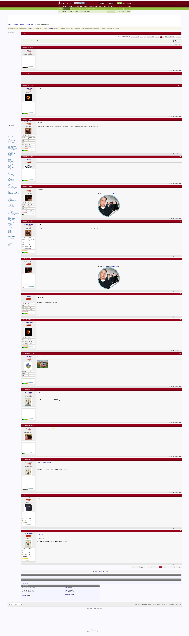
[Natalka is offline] (28, 366)
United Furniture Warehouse (11, 239)
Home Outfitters (11, 171)
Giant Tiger (10, 162)
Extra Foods (10, 152)
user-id (29, 50)
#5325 (180, 530)
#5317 (180, 258)
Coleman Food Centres (12, 148)
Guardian (9, 165)
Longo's (9, 184)
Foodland (9, 159)
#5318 (180, 293)
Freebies (86, 6)
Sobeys (9, 223)
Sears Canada (11, 220)
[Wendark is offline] (28, 437)
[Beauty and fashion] (121, 6)
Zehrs (9, 244)
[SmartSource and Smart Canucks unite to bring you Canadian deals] (13, 128)
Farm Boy (10, 155)
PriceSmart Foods (11, 207)
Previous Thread (98, 571)
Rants (105, 6)
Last (179, 567)
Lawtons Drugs (11, 179)
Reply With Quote (178, 70)
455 (173, 36)
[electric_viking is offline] (28, 131)
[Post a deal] (129, 6)
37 (28, 62)
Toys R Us (10, 235)
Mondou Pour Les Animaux (13, 193)
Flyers (81, 6)
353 (156, 36)
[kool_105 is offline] (28, 198)
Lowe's (9, 185)
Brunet (9, 143)
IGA (8, 173)
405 (171, 36)
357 (166, 36)
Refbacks (24, 597)
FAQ (60, 11)
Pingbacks (24, 595)
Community (70, 11)
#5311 (180, 47)
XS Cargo (10, 243)
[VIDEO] (67, 591)
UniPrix (9, 237)
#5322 (180, 425)
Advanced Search (125, 11)
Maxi (9, 190)
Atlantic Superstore (12, 140)
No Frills (9, 198)
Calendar (64, 11)
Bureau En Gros (11, 145)
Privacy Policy (176, 604)
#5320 (180, 353)
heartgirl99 (28, 88)
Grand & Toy (10, 164)
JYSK (9, 178)
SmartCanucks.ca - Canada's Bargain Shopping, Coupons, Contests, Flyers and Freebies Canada (157, 604)
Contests (91, 6)
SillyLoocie (28, 392)
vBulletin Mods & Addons (96, 629)
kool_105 (28, 189)
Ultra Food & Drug (11, 236)
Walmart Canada (11, 242)
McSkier (28, 498)
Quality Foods (11, 211)
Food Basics (10, 158)
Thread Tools (177, 44)
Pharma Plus (10, 205)
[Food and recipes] (123, 6)
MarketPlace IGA (11, 188)
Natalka (28, 356)
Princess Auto (11, 209)
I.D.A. (9, 172)
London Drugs (10, 183)
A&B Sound (10, 136)
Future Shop (10, 161)
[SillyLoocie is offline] (28, 402)
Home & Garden (110, 6)
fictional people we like (37, 582)
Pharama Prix (10, 204)
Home (63, 6)
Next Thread (105, 571)
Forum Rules (67, 598)
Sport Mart (10, 224)
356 (163, 36)
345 (153, 36)
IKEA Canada (10, 174)
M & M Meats (10, 186)
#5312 (180, 85)
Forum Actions (78, 11)
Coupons (77, 6)
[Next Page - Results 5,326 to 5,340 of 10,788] (177, 37)
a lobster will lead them (26, 582)
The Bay (9, 230)
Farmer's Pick (10, 156)
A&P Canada (10, 137)
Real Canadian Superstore (13, 213)
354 (158, 36)
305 (150, 36)
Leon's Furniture (11, 180)
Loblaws (9, 181)
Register (128, 3)
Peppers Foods (11, 203)
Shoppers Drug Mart (12, 222)
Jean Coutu (10, 177)
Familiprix (10, 154)
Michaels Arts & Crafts (12, 192)
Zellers (9, 245)
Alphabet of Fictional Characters (34, 40)
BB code (67, 587)
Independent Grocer (12, 175)
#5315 (180, 186)
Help (124, 3)
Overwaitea (10, 199)
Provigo (9, 210)
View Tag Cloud (25, 583)
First (142, 567)
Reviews (101, 6)
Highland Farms (11, 167)
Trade (127, 9)
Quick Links (86, 11)
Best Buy (10, 141)
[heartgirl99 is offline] (28, 98)
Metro (9, 191)
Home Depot (10, 168)
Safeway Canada (11, 218)
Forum (66, 9)
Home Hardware (11, 169)
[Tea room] (119, 6)
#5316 (180, 221)
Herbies (9, 166)
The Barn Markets (11, 229)
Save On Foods (11, 219)
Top (99, 9)
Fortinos (9, 160)
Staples (9, 225)
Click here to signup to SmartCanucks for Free (30, 73)
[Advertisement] (49, 79)
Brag (110, 9)
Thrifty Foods (10, 233)
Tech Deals (71, 6)
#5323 (180, 459)
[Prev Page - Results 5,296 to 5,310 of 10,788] (145, 37)
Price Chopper (11, 206)
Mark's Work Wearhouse (13, 187)
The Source (10, 232)
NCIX (9, 197)
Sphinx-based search (98, 631)
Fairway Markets (11, 153)
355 (160, 36)
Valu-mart (10, 240)
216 (177, 41)
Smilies (67, 589)
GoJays (29, 159)
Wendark (28, 428)
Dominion (10, 151)
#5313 (180, 119)
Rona (9, 217)
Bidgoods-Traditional (12, 142)
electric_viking (28, 122)
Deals (66, 6)
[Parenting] (125, 6)
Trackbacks (67, 594)
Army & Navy (10, 139)
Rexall (9, 216)
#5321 (180, 389)
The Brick (10, 231)
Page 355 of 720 (136, 36)
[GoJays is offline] (28, 167)
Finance (96, 6)
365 (168, 36)
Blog (60, 9)
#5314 (180, 156)
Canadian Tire (10, 147)
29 (28, 379)
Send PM (170, 70)
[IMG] (66, 590)
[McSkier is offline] (28, 508)
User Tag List (23, 33)
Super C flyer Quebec (12, 227)
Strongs (9, 226)
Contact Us (137, 604)
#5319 (180, 319)
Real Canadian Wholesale (13, 214)
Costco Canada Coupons (13, 149)
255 (148, 36)
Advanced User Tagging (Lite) (87, 629)
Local (118, 9)
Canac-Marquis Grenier (12, 146)
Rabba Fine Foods (11, 212)
